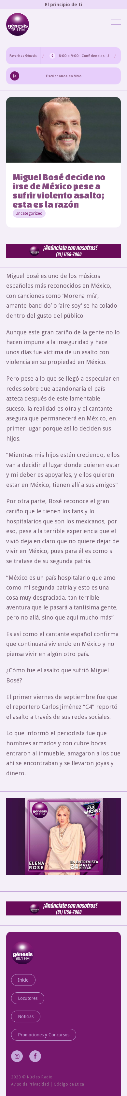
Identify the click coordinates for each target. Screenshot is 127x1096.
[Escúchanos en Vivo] (14, 75)
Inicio (23, 980)
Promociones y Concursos (43, 1034)
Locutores (27, 998)
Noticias (26, 1016)
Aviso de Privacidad (30, 1084)
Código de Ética (69, 1084)
